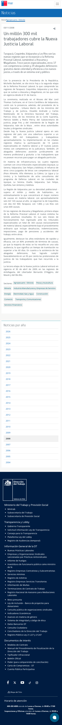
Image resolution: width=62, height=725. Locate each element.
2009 (8, 432)
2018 (8, 379)
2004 (8, 462)
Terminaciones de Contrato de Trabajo (26, 588)
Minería (7, 288)
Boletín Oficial (14, 658)
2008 (8, 438)
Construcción (42, 294)
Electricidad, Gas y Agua (24, 294)
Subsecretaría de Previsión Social (23, 516)
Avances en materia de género (22, 617)
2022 (8, 355)
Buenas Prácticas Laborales (20, 550)
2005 (8, 456)
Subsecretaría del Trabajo (19, 512)
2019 (8, 373)
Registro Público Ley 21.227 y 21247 (24, 634)
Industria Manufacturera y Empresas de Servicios (35, 288)
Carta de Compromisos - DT (20, 665)
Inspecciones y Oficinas (14, 711)
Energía (7, 294)
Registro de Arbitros (17, 578)
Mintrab (11, 509)
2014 (8, 402)
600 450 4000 (12, 706)
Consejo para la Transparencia (22, 533)
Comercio (8, 299)
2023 (8, 349)
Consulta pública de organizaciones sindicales (29, 609)
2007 (8, 444)
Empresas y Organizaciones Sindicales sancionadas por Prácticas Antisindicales (27, 555)
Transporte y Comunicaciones (28, 299)
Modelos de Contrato (17, 644)
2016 (8, 391)
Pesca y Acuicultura (44, 283)
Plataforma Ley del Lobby (19, 537)
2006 (8, 450)
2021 (8, 361)
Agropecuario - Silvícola (15, 20)
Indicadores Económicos (19, 613)
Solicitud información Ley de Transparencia (28, 529)
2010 (8, 426)
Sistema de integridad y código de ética (26, 620)
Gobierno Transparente (18, 526)
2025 (8, 337)
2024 (8, 343)
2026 (8, 331)
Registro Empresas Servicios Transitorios (27, 581)
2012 (8, 414)
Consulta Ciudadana (17, 627)
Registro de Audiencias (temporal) (23, 540)
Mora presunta (14, 599)
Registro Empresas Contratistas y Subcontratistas (31, 570)
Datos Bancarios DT (16, 624)
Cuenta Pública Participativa (21, 669)
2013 (8, 408)
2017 (8, 385)
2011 (8, 420)
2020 (8, 367)
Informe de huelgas (16, 560)
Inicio (3, 20)
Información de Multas (18, 585)
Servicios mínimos (16, 574)
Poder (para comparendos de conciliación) (27, 662)
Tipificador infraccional (18, 654)
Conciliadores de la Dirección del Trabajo (27, 631)
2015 (8, 397)
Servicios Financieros (13, 305)
